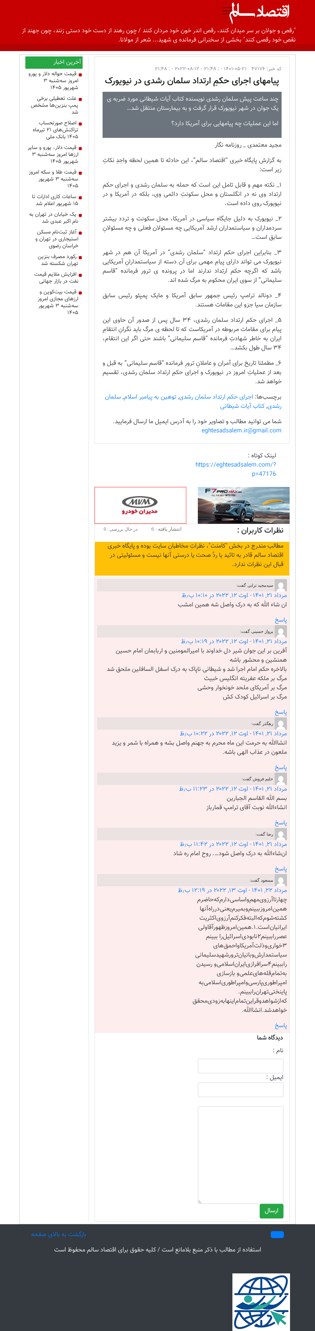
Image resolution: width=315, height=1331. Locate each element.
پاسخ (281, 620)
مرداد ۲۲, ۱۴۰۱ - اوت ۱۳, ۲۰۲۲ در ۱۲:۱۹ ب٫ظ (232, 891)
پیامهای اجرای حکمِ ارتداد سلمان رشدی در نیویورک (192, 81)
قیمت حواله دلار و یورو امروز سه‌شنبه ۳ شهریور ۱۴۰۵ (53, 81)
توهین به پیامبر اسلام (150, 397)
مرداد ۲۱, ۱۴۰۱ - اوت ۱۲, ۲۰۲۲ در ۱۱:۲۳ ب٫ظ (233, 789)
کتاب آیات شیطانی (242, 406)
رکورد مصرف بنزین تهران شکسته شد (58, 260)
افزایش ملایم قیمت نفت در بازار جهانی (56, 278)
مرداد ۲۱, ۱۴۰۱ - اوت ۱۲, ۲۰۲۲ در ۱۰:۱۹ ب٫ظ (234, 642)
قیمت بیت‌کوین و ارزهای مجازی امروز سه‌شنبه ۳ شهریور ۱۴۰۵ (58, 302)
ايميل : (275, 1078)
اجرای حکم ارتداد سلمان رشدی (216, 397)
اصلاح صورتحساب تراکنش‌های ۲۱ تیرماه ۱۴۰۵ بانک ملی (55, 130)
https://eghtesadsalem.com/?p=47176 (236, 469)
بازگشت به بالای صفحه (58, 1235)
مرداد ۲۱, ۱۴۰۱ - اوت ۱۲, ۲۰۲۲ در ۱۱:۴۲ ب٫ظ (233, 844)
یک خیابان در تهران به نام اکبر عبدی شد (53, 218)
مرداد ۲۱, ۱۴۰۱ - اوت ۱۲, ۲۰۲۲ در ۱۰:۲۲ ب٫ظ (233, 734)
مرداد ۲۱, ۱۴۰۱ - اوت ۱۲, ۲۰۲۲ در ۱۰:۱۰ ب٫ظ (234, 596)
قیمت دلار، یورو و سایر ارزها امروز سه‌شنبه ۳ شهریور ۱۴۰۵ (53, 155)
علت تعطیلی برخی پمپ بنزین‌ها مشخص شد (54, 105)
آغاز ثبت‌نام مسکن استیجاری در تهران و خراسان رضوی (56, 239)
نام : (278, 1051)
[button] (277, 1234)
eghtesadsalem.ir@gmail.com (242, 431)
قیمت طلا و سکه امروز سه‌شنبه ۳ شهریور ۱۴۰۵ (53, 179)
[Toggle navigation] (227, 10)
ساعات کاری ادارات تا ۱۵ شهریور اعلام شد (55, 200)
